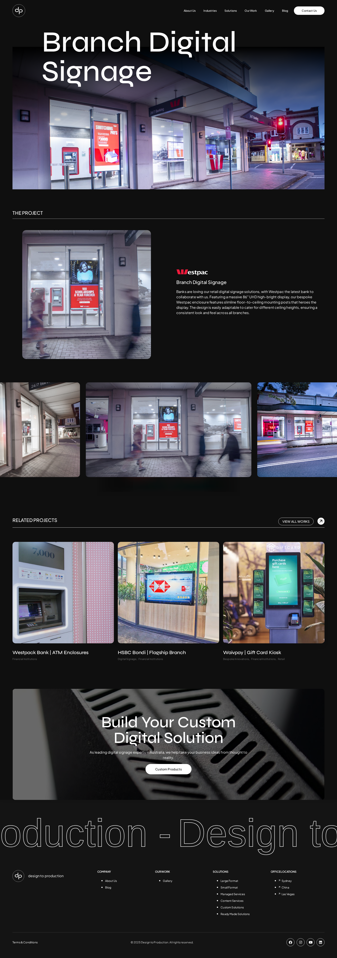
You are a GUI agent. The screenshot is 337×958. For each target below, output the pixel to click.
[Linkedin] (321, 942)
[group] (244, 429)
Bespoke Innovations (236, 659)
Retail (281, 659)
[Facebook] (290, 942)
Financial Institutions (24, 659)
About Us (190, 10)
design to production (46, 875)
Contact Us (309, 10)
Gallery (269, 10)
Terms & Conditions (25, 942)
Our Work (251, 10)
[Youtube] (311, 942)
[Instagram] (301, 942)
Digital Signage (127, 659)
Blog (285, 10)
